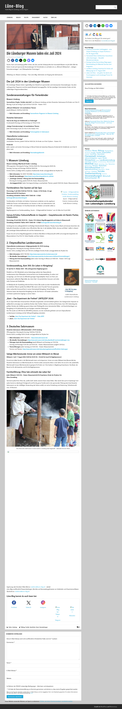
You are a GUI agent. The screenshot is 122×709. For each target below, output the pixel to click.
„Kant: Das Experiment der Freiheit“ (24, 318)
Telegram (57, 620)
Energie (93, 152)
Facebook (14, 607)
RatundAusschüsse (92, 167)
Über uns (54, 17)
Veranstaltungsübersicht (37, 152)
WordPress (104, 706)
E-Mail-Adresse (12, 670)
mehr (31, 693)
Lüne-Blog (14, 6)
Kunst (37, 627)
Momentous (113, 706)
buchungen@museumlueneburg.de (17, 198)
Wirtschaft (106, 176)
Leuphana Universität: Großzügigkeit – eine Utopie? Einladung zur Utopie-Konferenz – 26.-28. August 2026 (99, 51)
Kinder (105, 158)
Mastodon (72, 615)
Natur (106, 164)
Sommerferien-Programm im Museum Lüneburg (44, 113)
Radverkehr (103, 165)
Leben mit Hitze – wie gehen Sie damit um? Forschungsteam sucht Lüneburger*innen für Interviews (99, 75)
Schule (107, 169)
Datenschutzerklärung (91, 280)
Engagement (36, 17)
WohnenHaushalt (91, 178)
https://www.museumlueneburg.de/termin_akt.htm (39, 176)
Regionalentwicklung (91, 169)
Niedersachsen (88, 165)
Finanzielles (106, 152)
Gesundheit (100, 154)
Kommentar (11, 642)
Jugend (100, 158)
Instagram (43, 607)
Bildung (23, 627)
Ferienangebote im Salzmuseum (39, 132)
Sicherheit (94, 171)
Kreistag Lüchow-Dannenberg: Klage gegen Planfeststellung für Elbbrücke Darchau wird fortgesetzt (98, 64)
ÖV (99, 178)
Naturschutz (112, 164)
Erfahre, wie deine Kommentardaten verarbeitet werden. (56, 701)
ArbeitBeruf (88, 150)
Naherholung (101, 164)
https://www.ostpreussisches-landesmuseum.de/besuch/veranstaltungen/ (49, 256)
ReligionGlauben (101, 169)
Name (9, 662)
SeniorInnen (88, 171)
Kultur (45, 17)
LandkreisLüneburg (107, 160)
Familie (27, 627)
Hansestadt (90, 156)
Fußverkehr (87, 154)
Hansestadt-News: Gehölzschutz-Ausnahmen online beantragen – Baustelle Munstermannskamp (99, 58)
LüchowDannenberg (102, 161)
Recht (102, 167)
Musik (96, 164)
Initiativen (101, 156)
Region (18, 17)
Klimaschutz (90, 160)
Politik (26, 17)
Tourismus (104, 173)
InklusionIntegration (91, 158)
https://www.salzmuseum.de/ (39, 338)
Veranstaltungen (43, 627)
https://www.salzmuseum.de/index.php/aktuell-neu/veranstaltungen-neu (49, 340)
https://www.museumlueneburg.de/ (43, 174)
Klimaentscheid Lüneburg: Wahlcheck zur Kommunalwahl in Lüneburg (98, 111)
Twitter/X (28, 607)
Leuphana (94, 161)
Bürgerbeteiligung (109, 150)
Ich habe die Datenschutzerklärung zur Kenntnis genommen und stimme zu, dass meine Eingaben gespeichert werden (43, 689)
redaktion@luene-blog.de (37, 587)
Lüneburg (10, 17)
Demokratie (87, 152)
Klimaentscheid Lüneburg (92, 110)
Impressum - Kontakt (91, 282)
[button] (8, 60)
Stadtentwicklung (93, 173)
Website (9, 678)
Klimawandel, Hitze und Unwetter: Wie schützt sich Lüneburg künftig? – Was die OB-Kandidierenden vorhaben (100, 134)
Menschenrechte (111, 161)
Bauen (94, 151)
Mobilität (89, 163)
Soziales (101, 171)
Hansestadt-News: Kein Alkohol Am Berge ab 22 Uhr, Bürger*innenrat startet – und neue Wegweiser (99, 122)
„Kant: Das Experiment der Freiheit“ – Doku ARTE (29, 316)
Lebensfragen (88, 161)
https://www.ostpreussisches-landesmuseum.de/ (43, 254)
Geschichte (32, 627)
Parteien (95, 165)
